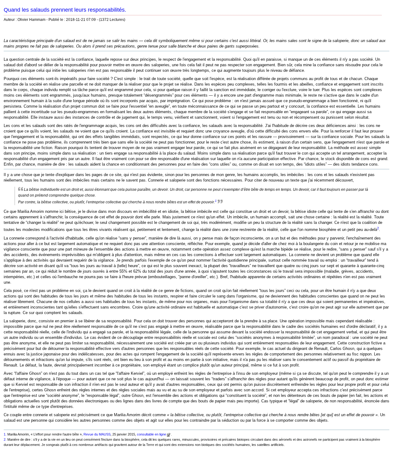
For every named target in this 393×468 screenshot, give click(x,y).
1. (5, 434)
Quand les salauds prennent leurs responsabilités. (65, 10)
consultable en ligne (151, 434)
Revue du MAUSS (97, 434)
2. (5, 439)
